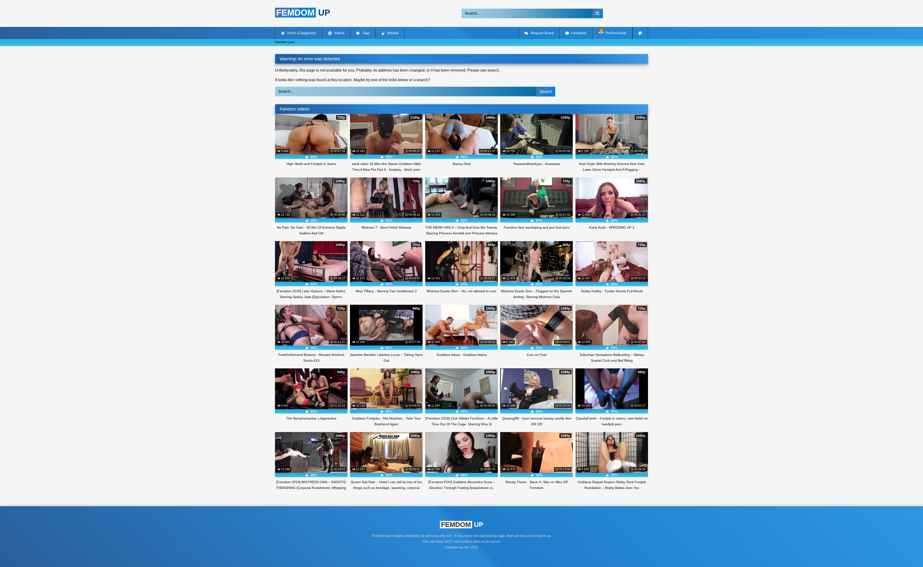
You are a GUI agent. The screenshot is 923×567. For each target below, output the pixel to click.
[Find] (597, 13)
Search (546, 92)
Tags (366, 33)
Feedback (578, 33)
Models (393, 33)
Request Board (542, 33)
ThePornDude (615, 33)
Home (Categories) (301, 33)
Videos (338, 33)
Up (303, 13)
